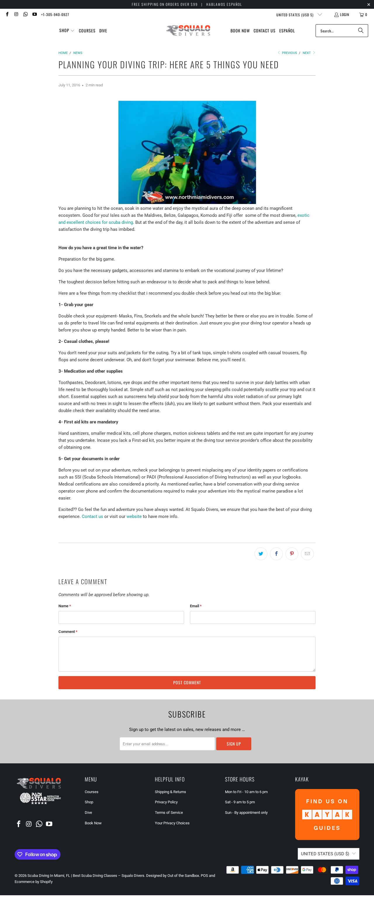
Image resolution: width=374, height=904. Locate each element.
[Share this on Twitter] (260, 553)
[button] (67, 30)
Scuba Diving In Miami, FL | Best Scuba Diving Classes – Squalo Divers (85, 875)
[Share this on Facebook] (276, 553)
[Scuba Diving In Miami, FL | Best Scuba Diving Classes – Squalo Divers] (188, 30)
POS (204, 875)
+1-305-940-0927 (55, 14)
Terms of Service (169, 812)
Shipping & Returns (170, 792)
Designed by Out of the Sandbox (172, 875)
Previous (289, 53)
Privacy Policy (166, 802)
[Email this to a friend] (307, 553)
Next (307, 53)
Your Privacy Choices (172, 823)
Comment (67, 631)
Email (196, 606)
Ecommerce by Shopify (34, 881)
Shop (89, 802)
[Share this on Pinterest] (291, 553)
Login (344, 14)
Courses (91, 792)
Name (64, 606)
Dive (88, 812)
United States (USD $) (295, 14)
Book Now (93, 823)
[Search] (361, 30)
